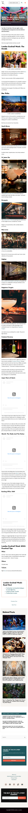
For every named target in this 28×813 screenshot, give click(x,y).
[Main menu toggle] (25, 2)
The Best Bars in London (11, 593)
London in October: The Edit (12, 591)
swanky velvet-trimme (8, 219)
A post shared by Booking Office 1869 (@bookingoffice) (14, 526)
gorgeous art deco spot (9, 193)
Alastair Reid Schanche (6, 21)
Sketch (17, 473)
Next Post (14, 604)
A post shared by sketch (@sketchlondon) (14, 468)
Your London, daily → (14, 2)
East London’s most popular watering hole (10, 280)
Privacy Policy (14, 778)
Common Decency (16, 361)
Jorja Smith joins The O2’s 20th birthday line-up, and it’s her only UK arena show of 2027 (13, 727)
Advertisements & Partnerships (14, 776)
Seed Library (20, 145)
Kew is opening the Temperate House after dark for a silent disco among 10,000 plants (14, 701)
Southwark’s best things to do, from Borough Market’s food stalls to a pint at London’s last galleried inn (14, 679)
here (25, 71)
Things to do (5, 14)
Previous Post (14, 601)
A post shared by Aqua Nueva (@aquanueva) (14, 412)
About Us (14, 774)
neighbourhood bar (8, 249)
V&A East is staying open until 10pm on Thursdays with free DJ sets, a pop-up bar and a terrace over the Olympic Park (14, 656)
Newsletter (14, 779)
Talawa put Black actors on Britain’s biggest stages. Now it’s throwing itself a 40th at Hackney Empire (13, 633)
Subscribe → (14, 760)
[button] (21, 3)
